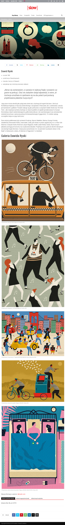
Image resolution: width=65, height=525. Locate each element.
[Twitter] (59, 1)
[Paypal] (57, 1)
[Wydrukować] (37, 515)
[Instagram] (51, 1)
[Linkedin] (29, 515)
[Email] (33, 515)
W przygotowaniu (48, 15)
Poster (32, 15)
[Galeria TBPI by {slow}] (32, 8)
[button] (62, 15)
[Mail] (54, 1)
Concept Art (27, 15)
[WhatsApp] (25, 515)
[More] (58, 65)
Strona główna (4, 19)
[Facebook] (48, 1)
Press (21, 15)
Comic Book (39, 15)
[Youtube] (62, 1)
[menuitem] (25, 1)
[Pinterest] (21, 515)
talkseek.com (21, 494)
